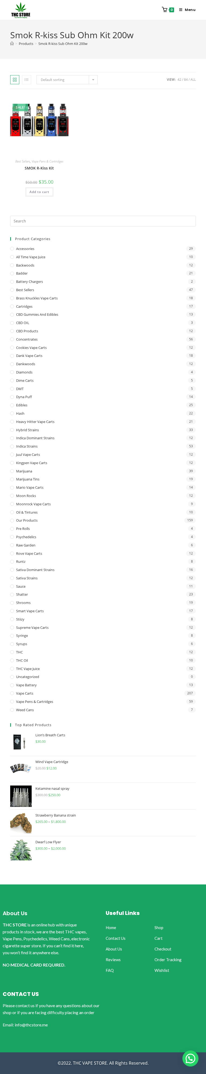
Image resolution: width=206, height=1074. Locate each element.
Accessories (25, 248)
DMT (20, 388)
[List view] (26, 79)
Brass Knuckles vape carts (37, 298)
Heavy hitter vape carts (35, 421)
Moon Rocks (26, 495)
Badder (22, 273)
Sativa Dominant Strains (35, 569)
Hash (20, 413)
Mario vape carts (29, 487)
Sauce (20, 586)
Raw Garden (25, 545)
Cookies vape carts (31, 347)
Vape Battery (26, 685)
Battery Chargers (29, 281)
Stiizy (20, 619)
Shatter (22, 594)
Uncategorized (27, 676)
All (193, 79)
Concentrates (27, 339)
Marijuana (24, 471)
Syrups (21, 643)
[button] (190, 1058)
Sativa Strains (27, 578)
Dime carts (25, 380)
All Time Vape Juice (30, 257)
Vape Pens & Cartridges (47, 161)
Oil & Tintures (27, 512)
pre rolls (23, 528)
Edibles (21, 405)
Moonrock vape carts (33, 504)
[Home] (12, 43)
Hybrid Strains (27, 430)
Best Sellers (22, 161)
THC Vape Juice (28, 668)
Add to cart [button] (39, 192)
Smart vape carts (30, 611)
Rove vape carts (29, 553)
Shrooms (23, 602)
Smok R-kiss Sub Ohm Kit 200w (62, 43)
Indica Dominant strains (35, 438)
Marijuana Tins (27, 479)
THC (19, 652)
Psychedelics (26, 536)
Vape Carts (24, 693)
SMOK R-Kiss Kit (39, 168)
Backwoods (25, 265)
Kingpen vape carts (31, 462)
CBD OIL (22, 322)
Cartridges (24, 306)
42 (179, 79)
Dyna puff (24, 396)
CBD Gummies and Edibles (37, 314)
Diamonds (24, 372)
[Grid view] (14, 79)
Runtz (20, 561)
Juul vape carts (28, 454)
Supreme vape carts (32, 627)
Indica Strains (27, 446)
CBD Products (27, 331)
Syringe (22, 635)
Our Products (27, 520)
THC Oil (22, 660)
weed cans (25, 709)
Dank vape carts (29, 355)
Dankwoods (25, 363)
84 (186, 79)
